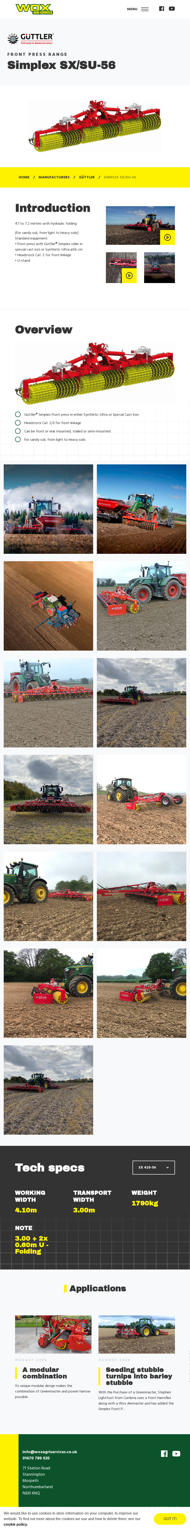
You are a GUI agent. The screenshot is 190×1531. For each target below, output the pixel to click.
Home (24, 177)
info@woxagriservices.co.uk (49, 1452)
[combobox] (154, 1168)
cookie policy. (16, 1524)
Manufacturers (54, 177)
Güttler (87, 177)
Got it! (170, 1519)
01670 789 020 (36, 1458)
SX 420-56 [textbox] (147, 1168)
